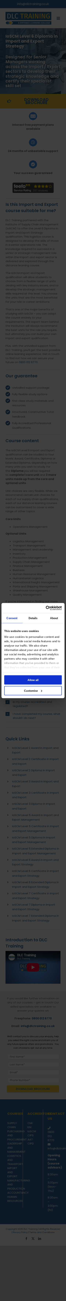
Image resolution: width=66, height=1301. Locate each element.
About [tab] (54, 618)
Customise (31, 690)
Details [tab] (33, 618)
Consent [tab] (11, 618)
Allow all (32, 680)
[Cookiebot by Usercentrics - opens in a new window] (46, 608)
